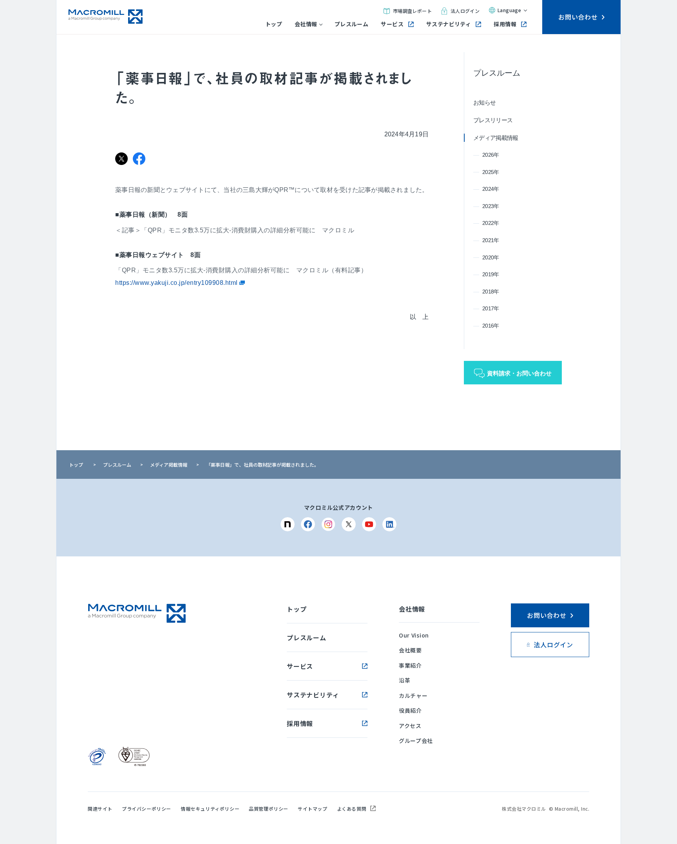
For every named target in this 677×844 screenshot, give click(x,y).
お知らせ (484, 102)
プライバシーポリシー (146, 808)
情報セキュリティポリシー (210, 808)
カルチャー (413, 695)
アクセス (410, 726)
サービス (392, 24)
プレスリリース (492, 120)
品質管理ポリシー (268, 808)
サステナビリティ (448, 24)
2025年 (490, 172)
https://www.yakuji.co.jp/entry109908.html (177, 282)
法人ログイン (465, 11)
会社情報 (306, 24)
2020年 (490, 257)
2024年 (490, 189)
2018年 (490, 291)
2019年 (490, 274)
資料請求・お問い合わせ (519, 373)
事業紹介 (410, 665)
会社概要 (410, 650)
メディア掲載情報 (495, 137)
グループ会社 (416, 740)
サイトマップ (313, 808)
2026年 (490, 155)
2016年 (490, 325)
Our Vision (414, 635)
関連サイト (100, 808)
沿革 (404, 680)
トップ (273, 24)
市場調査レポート (412, 11)
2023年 (490, 206)
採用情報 (505, 24)
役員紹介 (410, 710)
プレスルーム (352, 24)
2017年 (490, 308)
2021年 (490, 240)
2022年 (490, 223)
